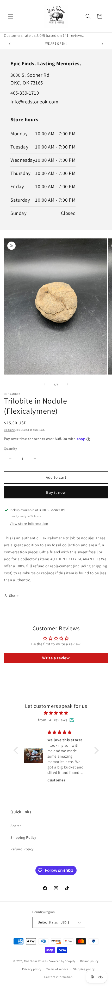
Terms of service (57, 969)
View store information (29, 523)
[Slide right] (67, 384)
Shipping (9, 430)
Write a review (56, 658)
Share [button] (14, 595)
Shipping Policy (23, 837)
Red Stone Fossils (36, 961)
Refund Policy (22, 849)
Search (16, 825)
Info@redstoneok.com (34, 101)
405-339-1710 (24, 93)
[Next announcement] (102, 44)
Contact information (58, 977)
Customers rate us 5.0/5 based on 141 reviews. (44, 35)
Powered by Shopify (61, 961)
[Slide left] (44, 384)
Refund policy (89, 961)
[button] (10, 16)
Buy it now (56, 492)
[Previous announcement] (9, 44)
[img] (56, 712)
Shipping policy (84, 969)
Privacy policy (31, 969)
